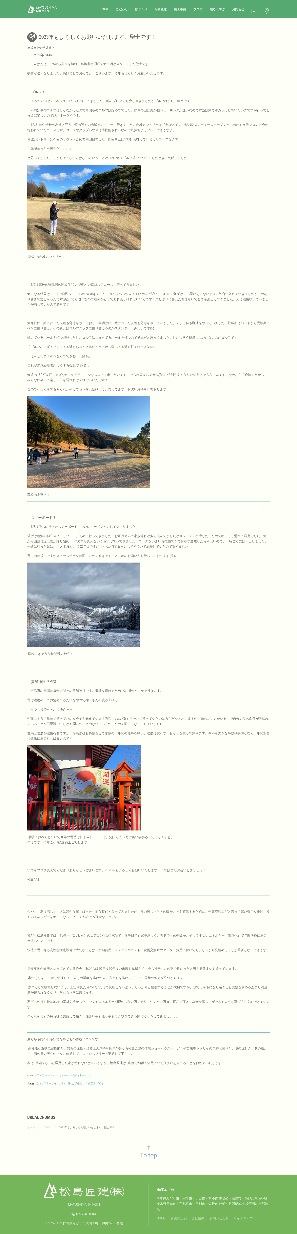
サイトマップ (243, 1218)
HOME (103, 9)
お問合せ (238, 9)
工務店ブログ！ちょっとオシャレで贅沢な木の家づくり (65, 1075)
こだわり (122, 9)
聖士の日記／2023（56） (86, 1083)
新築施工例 (179, 1218)
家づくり (141, 9)
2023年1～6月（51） (51, 1083)
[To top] (148, 1147)
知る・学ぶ (217, 9)
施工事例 (180, 9)
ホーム (31, 1127)
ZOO (47, 1127)
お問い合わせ (219, 1218)
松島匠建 (161, 9)
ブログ (197, 9)
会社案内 (198, 1218)
